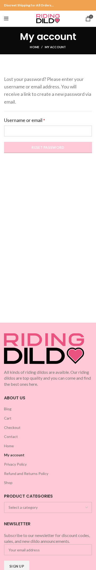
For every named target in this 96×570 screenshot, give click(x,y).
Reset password (47, 147)
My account (14, 455)
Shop (8, 482)
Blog (7, 409)
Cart (7, 418)
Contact (11, 436)
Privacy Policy (15, 464)
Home (34, 47)
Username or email (34, 120)
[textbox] (23, 507)
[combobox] (48, 507)
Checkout (12, 427)
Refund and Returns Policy (26, 473)
